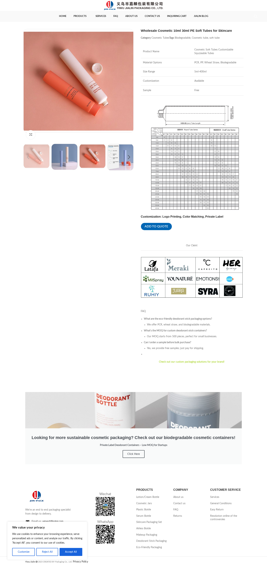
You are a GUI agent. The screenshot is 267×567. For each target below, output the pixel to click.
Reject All (47, 552)
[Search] (255, 16)
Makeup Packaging (146, 535)
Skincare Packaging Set (149, 522)
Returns (177, 516)
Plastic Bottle (143, 509)
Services (214, 497)
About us (178, 497)
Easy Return (217, 509)
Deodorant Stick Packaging (151, 541)
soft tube (214, 38)
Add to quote (156, 226)
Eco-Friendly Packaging (149, 547)
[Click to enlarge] (30, 134)
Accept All (71, 552)
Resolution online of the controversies (223, 518)
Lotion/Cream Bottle (147, 497)
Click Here (133, 454)
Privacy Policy (80, 561)
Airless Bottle (143, 528)
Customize (23, 552)
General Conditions (221, 503)
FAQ (175, 509)
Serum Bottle (143, 516)
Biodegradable (183, 38)
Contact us (179, 503)
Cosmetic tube (200, 38)
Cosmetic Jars (144, 503)
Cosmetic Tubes (160, 38)
